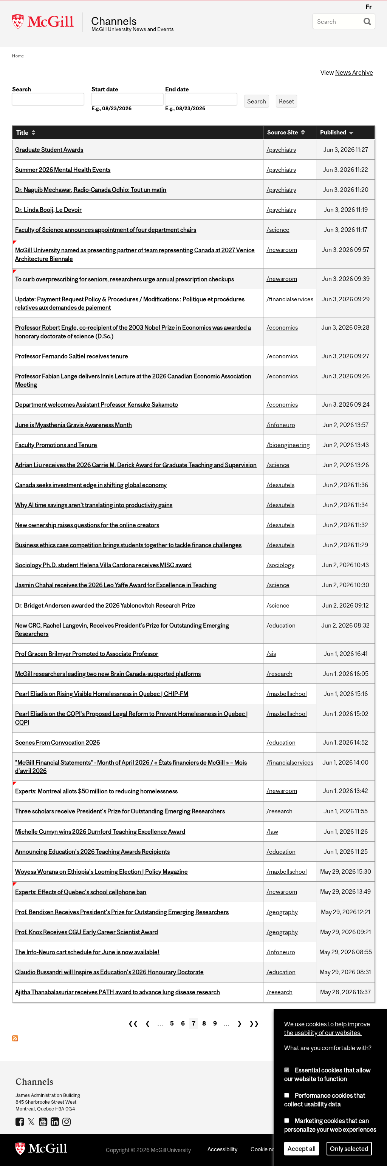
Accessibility (222, 1149)
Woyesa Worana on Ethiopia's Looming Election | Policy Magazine (101, 871)
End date (177, 89)
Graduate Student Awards (49, 149)
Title (22, 132)
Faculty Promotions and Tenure (56, 444)
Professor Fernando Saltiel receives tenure (71, 356)
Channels (114, 21)
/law (272, 831)
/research (279, 673)
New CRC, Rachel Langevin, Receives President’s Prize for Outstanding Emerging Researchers (122, 629)
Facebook (20, 1121)
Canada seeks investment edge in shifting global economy (91, 484)
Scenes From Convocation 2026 (57, 742)
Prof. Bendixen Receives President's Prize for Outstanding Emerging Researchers (122, 911)
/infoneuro (280, 424)
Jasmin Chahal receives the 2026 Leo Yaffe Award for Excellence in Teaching (116, 584)
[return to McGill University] (41, 1150)
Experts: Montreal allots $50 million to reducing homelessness (96, 791)
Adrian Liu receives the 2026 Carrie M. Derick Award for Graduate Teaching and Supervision (136, 464)
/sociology (280, 564)
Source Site (282, 132)
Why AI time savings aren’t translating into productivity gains (93, 504)
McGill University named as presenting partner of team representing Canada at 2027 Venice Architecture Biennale (135, 254)
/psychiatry (281, 149)
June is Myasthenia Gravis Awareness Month (73, 424)
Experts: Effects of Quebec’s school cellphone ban (80, 891)
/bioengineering (288, 444)
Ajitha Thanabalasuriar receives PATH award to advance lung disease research (117, 992)
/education (281, 625)
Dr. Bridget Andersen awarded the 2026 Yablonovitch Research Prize (105, 605)
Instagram (67, 1121)
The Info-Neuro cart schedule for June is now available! (87, 952)
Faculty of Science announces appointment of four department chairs (105, 229)
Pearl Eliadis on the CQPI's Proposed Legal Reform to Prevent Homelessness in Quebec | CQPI (131, 717)
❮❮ (133, 1023)
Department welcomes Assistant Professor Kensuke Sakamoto (96, 404)
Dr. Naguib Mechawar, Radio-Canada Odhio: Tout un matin (90, 189)
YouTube (44, 1121)
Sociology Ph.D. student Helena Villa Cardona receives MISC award (103, 564)
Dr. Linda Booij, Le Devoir (48, 209)
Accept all (302, 1148)
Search (21, 89)
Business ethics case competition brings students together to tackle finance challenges (128, 544)
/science (277, 229)
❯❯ (254, 1023)
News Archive (354, 72)
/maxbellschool (286, 693)
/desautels (280, 484)
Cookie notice (267, 1149)
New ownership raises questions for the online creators (87, 524)
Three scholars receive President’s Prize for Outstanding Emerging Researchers (120, 811)
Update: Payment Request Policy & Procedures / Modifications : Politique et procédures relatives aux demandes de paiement (130, 303)
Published (333, 132)
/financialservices (289, 299)
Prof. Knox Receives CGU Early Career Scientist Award (86, 931)
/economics (282, 327)
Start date (104, 89)
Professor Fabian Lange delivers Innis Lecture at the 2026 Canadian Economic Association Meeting (133, 380)
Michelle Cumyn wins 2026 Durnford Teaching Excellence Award (100, 831)
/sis (271, 653)
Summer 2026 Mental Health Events (62, 169)
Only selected (349, 1148)
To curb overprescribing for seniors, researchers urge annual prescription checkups (124, 279)
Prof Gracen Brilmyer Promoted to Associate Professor (86, 653)
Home (18, 56)
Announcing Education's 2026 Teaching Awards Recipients (92, 851)
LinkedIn (56, 1121)
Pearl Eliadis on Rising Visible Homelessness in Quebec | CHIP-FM (101, 693)
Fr (368, 7)
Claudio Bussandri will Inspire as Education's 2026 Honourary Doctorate (109, 972)
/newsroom (281, 249)
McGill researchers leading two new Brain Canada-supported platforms (108, 673)
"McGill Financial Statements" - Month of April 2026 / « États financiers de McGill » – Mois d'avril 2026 (131, 766)
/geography (282, 911)
